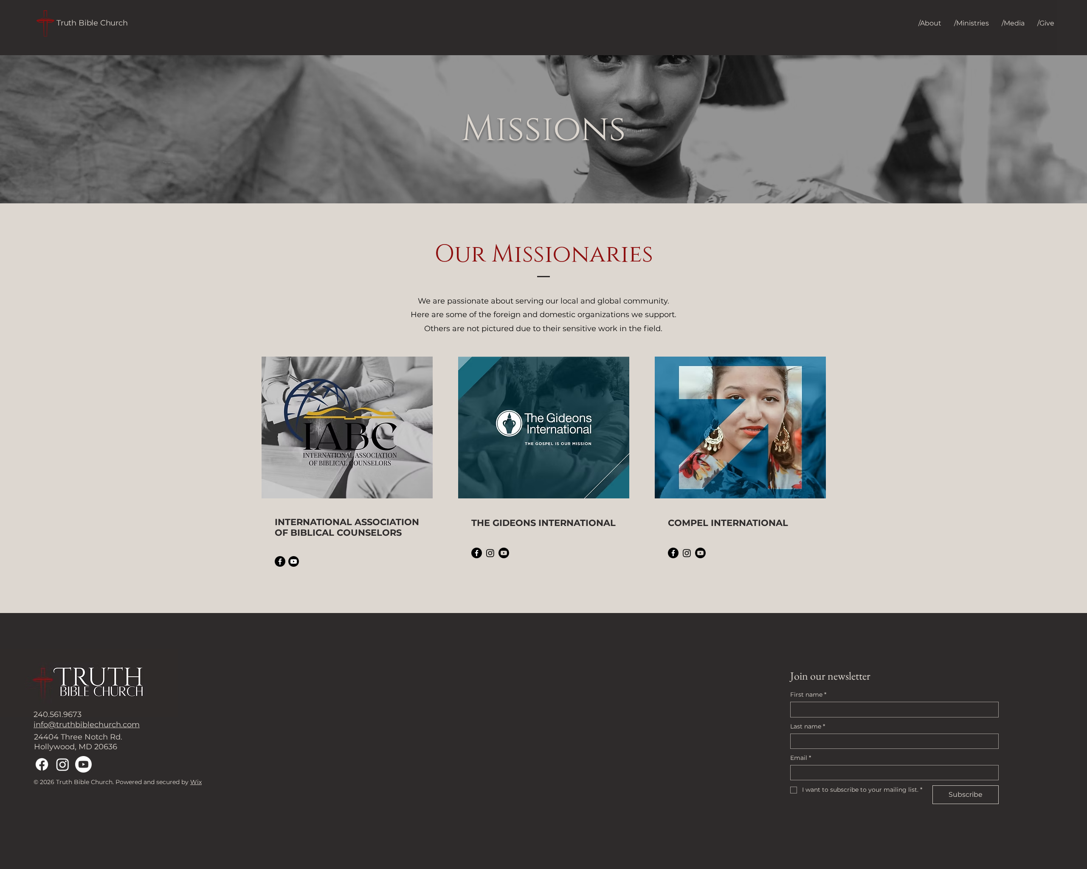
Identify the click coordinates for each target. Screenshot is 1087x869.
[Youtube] (293, 561)
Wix (196, 782)
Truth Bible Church (92, 23)
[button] (930, 23)
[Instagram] (490, 553)
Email (800, 758)
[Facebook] (280, 561)
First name (808, 694)
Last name (807, 726)
